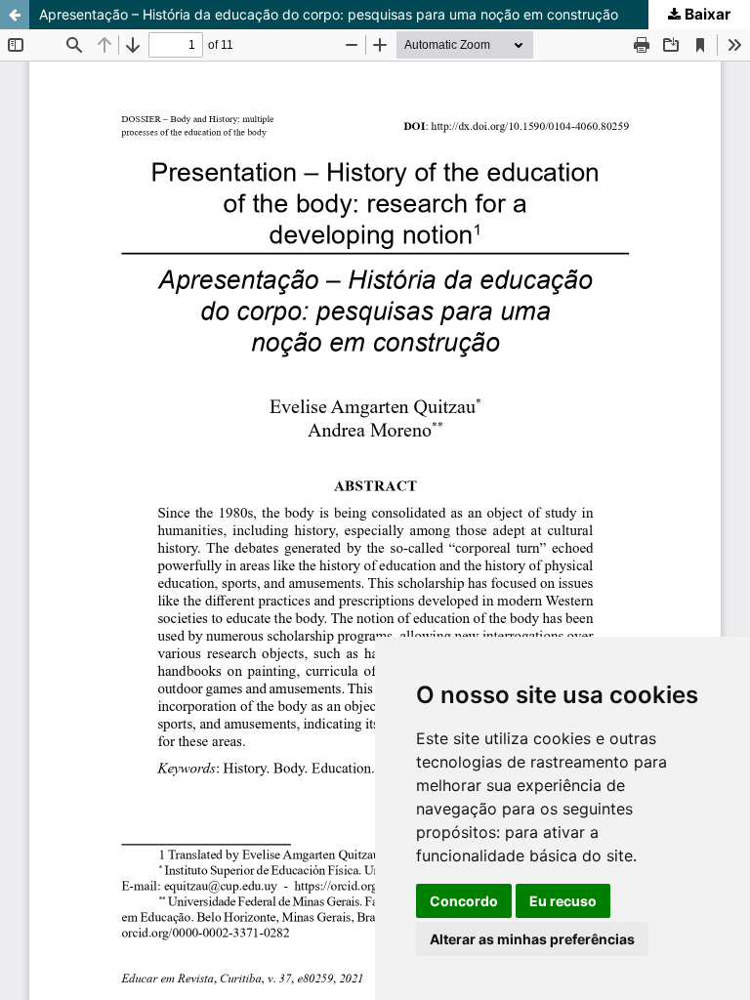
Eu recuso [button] (563, 901)
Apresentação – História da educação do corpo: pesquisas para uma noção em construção (328, 14)
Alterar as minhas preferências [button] (532, 939)
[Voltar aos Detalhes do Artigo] (14, 14)
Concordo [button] (464, 901)
